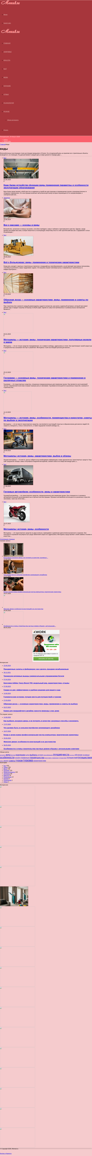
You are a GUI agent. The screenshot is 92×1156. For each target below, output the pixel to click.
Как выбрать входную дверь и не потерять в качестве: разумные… (26, 557)
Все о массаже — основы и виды (21, 225)
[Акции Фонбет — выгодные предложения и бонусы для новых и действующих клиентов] (17, 1107)
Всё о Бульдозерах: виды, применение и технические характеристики (41, 262)
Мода (6, 77)
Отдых (6, 94)
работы (1, 760)
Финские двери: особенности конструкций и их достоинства (23, 609)
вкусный (13, 755)
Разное (7, 111)
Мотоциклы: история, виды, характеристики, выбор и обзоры (37, 456)
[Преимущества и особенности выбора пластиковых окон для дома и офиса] (17, 966)
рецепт (6, 761)
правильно (25, 758)
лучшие (57, 754)
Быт (5, 69)
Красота (7, 60)
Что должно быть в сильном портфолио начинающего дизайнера (25, 575)
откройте (18, 758)
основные (86, 755)
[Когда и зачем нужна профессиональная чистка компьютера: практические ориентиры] (13, 590)
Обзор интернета (13, 120)
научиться (72, 755)
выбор (27, 755)
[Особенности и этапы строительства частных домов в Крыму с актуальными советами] (13, 624)
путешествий (72, 758)
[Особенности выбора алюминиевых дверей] (17, 986)
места (65, 754)
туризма (28, 760)
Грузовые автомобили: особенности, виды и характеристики (37, 491)
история (40, 755)
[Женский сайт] (10, 4)
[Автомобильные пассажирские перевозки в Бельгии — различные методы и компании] (17, 1006)
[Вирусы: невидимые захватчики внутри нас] (17, 1127)
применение (55, 758)
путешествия (85, 757)
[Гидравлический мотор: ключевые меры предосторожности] (17, 1026)
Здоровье (8, 52)
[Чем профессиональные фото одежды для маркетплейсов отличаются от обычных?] (17, 1046)
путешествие (62, 758)
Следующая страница (7, 539)
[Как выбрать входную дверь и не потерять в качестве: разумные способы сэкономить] (13, 556)
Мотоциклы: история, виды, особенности (26, 529)
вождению (20, 755)
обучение (78, 755)
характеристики (39, 761)
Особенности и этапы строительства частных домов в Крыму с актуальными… (30, 626)
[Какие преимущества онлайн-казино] (17, 926)
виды (8, 755)
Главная (3, 144)
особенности (7, 757)
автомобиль (2, 755)
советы (12, 761)
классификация (48, 755)
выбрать (33, 755)
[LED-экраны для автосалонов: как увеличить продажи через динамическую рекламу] (17, 1147)
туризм (19, 760)
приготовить (48, 758)
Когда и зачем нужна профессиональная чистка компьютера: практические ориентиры (32, 592)
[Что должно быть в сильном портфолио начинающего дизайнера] (13, 573)
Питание (7, 86)
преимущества (37, 757)
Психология (9, 103)
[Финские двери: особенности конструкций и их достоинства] (13, 607)
